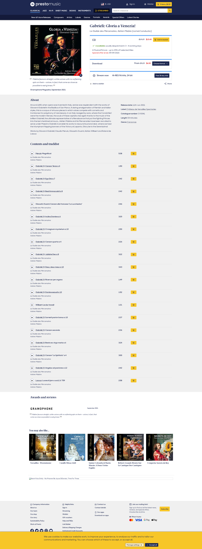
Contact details (100, 508)
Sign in (132, 4)
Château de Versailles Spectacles (141, 109)
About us (33, 508)
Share (169, 84)
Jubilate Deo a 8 (52, 254)
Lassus (39, 380)
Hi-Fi (51, 11)
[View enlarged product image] (55, 50)
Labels (78, 17)
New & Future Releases (41, 17)
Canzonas (131, 122)
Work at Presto (35, 524)
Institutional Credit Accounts (72, 531)
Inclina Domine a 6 (53, 216)
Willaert (39, 305)
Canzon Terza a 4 (52, 166)
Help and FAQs (67, 521)
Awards (106, 17)
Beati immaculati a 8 (54, 191)
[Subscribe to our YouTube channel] (51, 530)
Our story (33, 518)
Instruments (84, 11)
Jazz (44, 11)
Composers (59, 17)
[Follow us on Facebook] (32, 530)
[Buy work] (133, 153)
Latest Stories (133, 17)
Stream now (103, 75)
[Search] (170, 10)
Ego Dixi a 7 (50, 178)
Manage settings (133, 545)
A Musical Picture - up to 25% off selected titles (112, 51)
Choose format (159, 63)
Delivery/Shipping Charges (72, 528)
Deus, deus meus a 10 (54, 267)
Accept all (153, 545)
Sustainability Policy (37, 521)
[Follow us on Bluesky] (42, 530)
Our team (33, 511)
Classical (35, 11)
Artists (69, 17)
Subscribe (164, 509)
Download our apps (102, 515)
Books (73, 11)
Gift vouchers (67, 518)
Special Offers (118, 17)
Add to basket (162, 40)
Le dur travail (48, 305)
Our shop (33, 514)
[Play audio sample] (32, 153)
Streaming (103, 11)
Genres (87, 17)
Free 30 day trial (162, 75)
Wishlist (150, 4)
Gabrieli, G (40, 166)
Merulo (38, 153)
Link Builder (66, 524)
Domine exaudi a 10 (53, 292)
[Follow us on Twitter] (37, 530)
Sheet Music (61, 11)
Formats (96, 17)
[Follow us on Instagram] (46, 530)
